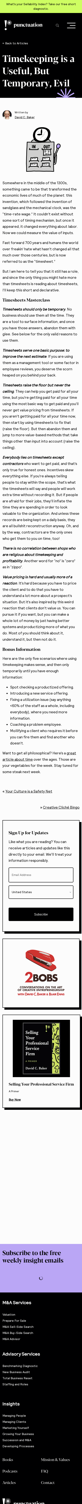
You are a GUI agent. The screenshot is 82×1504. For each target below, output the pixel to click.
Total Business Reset (17, 1378)
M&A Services (16, 1302)
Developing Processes (18, 1446)
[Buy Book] (41, 1061)
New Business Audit (16, 1372)
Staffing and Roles (15, 1384)
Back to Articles (16, 43)
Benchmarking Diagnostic (20, 1366)
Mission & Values (55, 1459)
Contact (48, 1482)
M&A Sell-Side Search (18, 1327)
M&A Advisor (11, 1339)
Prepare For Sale (14, 1321)
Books (7, 1459)
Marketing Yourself (15, 1428)
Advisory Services (21, 1354)
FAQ (44, 1471)
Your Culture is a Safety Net (28, 791)
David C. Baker (25, 117)
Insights (11, 1404)
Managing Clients (14, 1422)
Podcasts (9, 1471)
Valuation (8, 1315)
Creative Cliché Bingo (61, 807)
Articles (9, 1482)
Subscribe (41, 914)
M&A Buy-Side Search (17, 1333)
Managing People (14, 1416)
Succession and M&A (16, 1440)
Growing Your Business (18, 1434)
